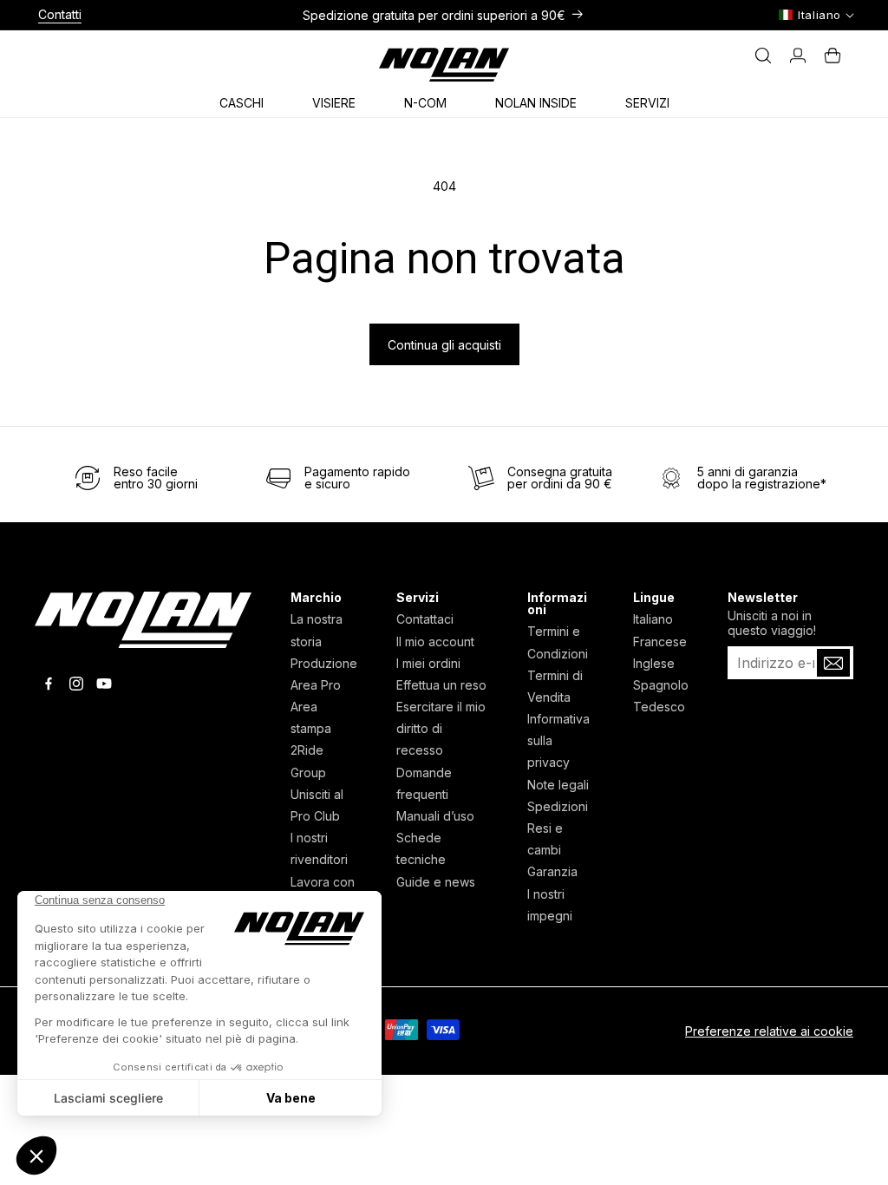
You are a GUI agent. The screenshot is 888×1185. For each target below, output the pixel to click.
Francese (660, 641)
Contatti (60, 14)
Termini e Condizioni (557, 642)
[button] (248, 100)
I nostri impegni (549, 905)
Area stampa (311, 717)
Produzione (324, 663)
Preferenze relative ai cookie (769, 1031)
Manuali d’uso (435, 816)
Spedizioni (557, 806)
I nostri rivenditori (319, 848)
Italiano (653, 619)
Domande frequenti (424, 783)
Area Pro (316, 685)
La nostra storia (317, 630)
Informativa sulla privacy (558, 740)
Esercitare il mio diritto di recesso (441, 728)
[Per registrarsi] (833, 662)
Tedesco (659, 706)
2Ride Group (308, 761)
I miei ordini (428, 663)
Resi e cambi (545, 839)
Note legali (558, 784)
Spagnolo (661, 685)
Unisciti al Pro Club (317, 805)
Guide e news (435, 881)
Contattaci (425, 619)
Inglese (654, 663)
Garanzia (552, 871)
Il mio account (435, 641)
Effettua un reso (441, 685)
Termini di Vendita (555, 686)
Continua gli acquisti (444, 344)
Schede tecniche (421, 848)
